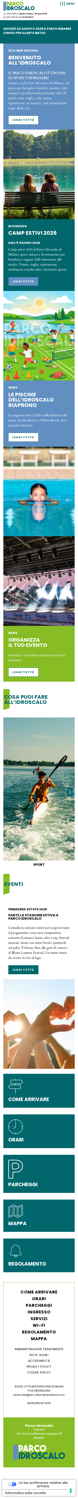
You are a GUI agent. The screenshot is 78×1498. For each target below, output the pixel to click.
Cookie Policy (39, 1372)
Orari (39, 1299)
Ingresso (39, 1312)
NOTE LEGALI (39, 1355)
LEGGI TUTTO (23, 120)
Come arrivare (39, 1292)
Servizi (39, 1319)
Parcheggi (39, 1305)
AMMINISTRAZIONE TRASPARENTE (39, 1349)
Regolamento (39, 1332)
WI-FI (39, 1325)
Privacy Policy (39, 1367)
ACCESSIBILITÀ (39, 1361)
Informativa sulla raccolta (25, 1493)
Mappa (39, 1339)
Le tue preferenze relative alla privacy (43, 1484)
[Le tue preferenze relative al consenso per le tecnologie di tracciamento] (71, 1491)
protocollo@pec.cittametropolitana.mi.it (39, 1395)
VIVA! (48, 1403)
